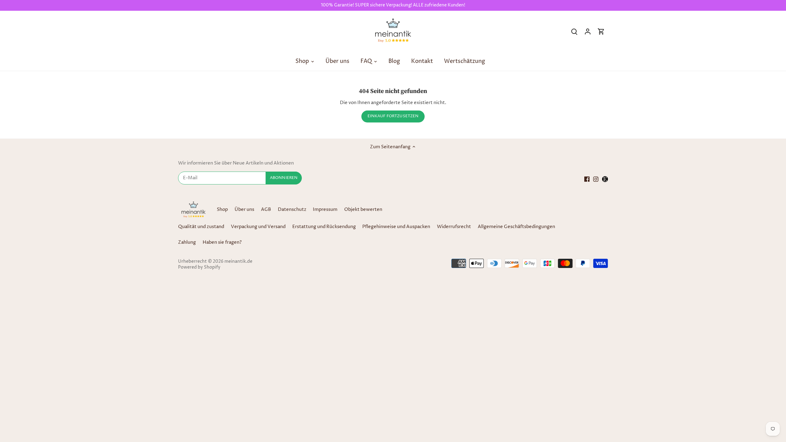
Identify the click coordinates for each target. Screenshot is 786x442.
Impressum (325, 209)
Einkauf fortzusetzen (393, 116)
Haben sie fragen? (222, 242)
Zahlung (187, 242)
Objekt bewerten (363, 209)
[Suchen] (574, 31)
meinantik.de (238, 261)
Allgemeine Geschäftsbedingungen (516, 226)
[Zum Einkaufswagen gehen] (601, 31)
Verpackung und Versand (258, 226)
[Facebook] (587, 179)
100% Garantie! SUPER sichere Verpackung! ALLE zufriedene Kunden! (393, 5)
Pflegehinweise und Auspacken (396, 226)
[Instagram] (595, 179)
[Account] (587, 31)
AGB (266, 209)
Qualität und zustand (201, 226)
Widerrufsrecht (454, 226)
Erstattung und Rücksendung (324, 226)
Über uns (244, 209)
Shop (222, 209)
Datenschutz (292, 209)
